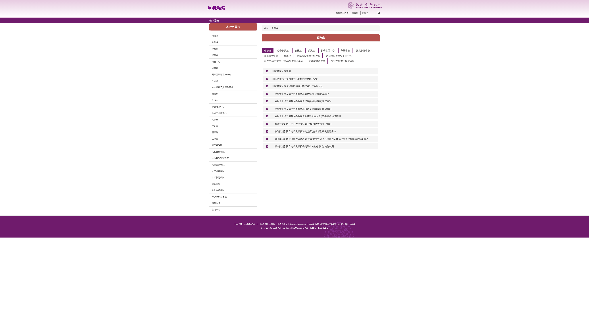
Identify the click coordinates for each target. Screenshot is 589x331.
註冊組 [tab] (298, 50)
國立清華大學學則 (281, 71)
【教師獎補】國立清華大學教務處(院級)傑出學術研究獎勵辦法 (304, 131)
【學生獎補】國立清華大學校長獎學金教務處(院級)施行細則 (303, 146)
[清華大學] (364, 5)
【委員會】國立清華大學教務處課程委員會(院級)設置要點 (301, 101)
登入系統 (214, 20)
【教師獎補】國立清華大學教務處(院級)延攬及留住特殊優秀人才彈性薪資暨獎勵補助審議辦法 (320, 139)
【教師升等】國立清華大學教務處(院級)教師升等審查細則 (301, 123)
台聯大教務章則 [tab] (317, 61)
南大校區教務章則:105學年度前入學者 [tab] (283, 61)
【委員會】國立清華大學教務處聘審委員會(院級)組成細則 (301, 108)
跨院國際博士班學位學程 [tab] (339, 55)
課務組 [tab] (311, 50)
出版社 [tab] (287, 55)
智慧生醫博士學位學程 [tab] (342, 61)
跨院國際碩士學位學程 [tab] (308, 55)
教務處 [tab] (267, 50)
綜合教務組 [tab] (283, 50)
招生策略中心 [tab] (271, 55)
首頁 (266, 28)
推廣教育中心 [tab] (363, 50)
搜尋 (379, 13)
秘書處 (355, 12)
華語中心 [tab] (345, 50)
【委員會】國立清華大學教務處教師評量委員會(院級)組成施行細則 (306, 116)
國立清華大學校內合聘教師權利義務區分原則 (295, 78)
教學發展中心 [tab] (328, 50)
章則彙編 (216, 7)
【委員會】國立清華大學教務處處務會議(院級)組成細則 (300, 93)
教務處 (275, 28)
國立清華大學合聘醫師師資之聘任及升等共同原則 (297, 86)
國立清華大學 (342, 12)
